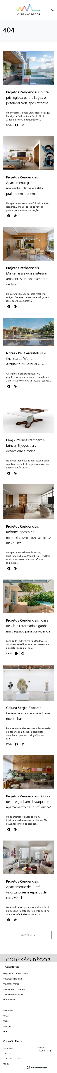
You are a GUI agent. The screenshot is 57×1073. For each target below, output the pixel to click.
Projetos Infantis (11, 984)
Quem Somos (8, 1048)
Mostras (7, 1026)
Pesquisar (44, 1051)
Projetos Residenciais (12, 979)
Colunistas (8, 1010)
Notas (6, 1016)
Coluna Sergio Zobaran (14, 989)
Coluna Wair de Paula (13, 994)
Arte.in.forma (9, 999)
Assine (6, 1064)
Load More (26, 935)
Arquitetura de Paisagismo (15, 973)
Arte (5, 1031)
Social (6, 1021)
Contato (7, 1053)
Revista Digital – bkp (12, 1058)
